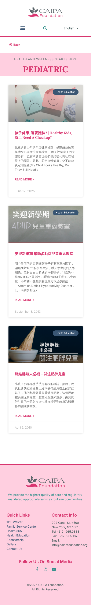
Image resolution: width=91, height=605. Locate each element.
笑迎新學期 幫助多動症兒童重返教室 (44, 253)
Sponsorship (15, 540)
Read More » (24, 179)
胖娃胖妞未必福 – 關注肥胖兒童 (40, 374)
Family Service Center (22, 526)
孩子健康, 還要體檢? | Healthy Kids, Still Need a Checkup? (43, 135)
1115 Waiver (14, 522)
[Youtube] (54, 569)
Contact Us (14, 548)
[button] (23, 28)
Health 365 (14, 531)
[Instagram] (45, 569)
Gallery (11, 544)
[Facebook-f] (37, 569)
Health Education (18, 535)
